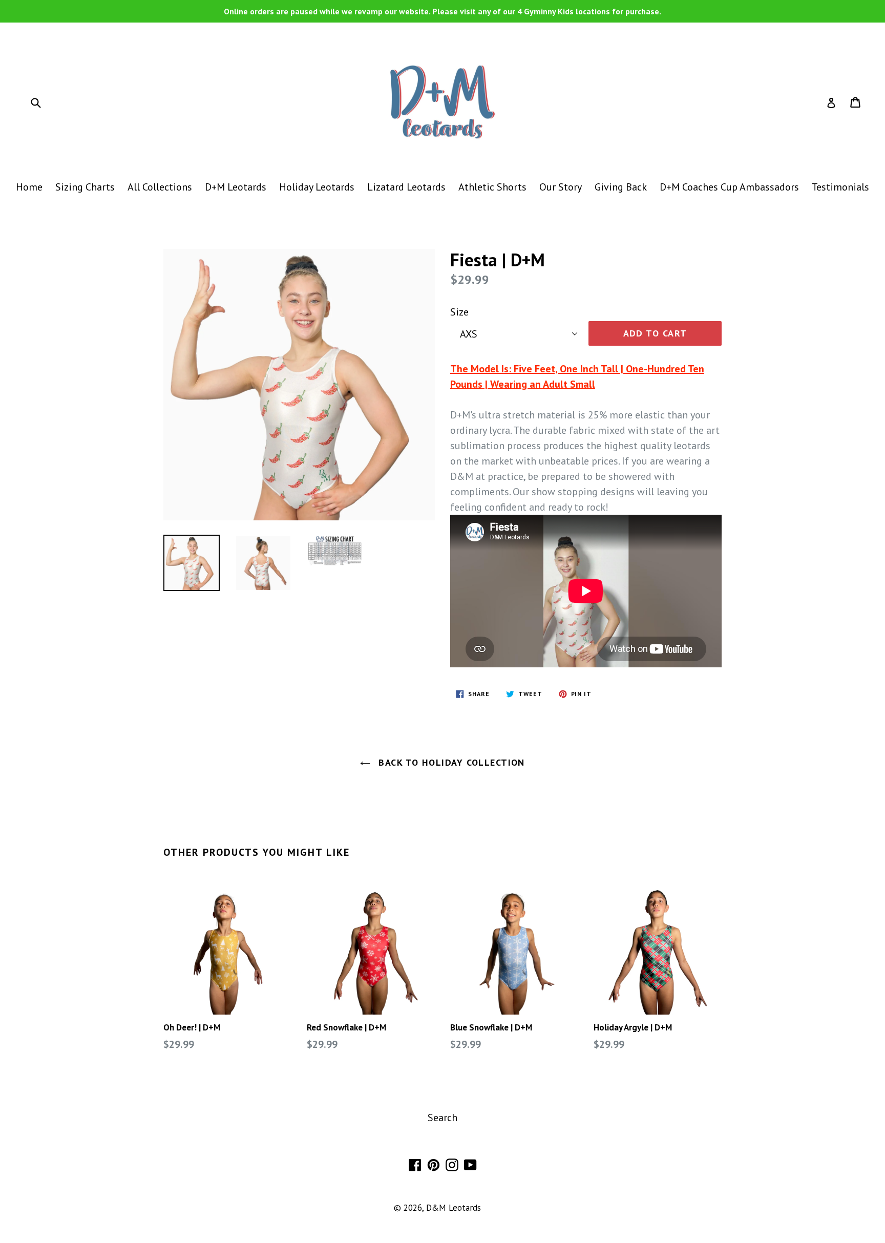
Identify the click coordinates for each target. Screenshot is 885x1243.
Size (459, 312)
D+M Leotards (235, 187)
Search (442, 1117)
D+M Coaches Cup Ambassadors (729, 187)
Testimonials (840, 187)
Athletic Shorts (492, 187)
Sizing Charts (85, 187)
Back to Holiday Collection (450, 762)
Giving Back (621, 187)
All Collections (160, 187)
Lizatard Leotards (406, 187)
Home (29, 187)
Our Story (560, 187)
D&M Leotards (453, 1207)
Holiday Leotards (316, 187)
